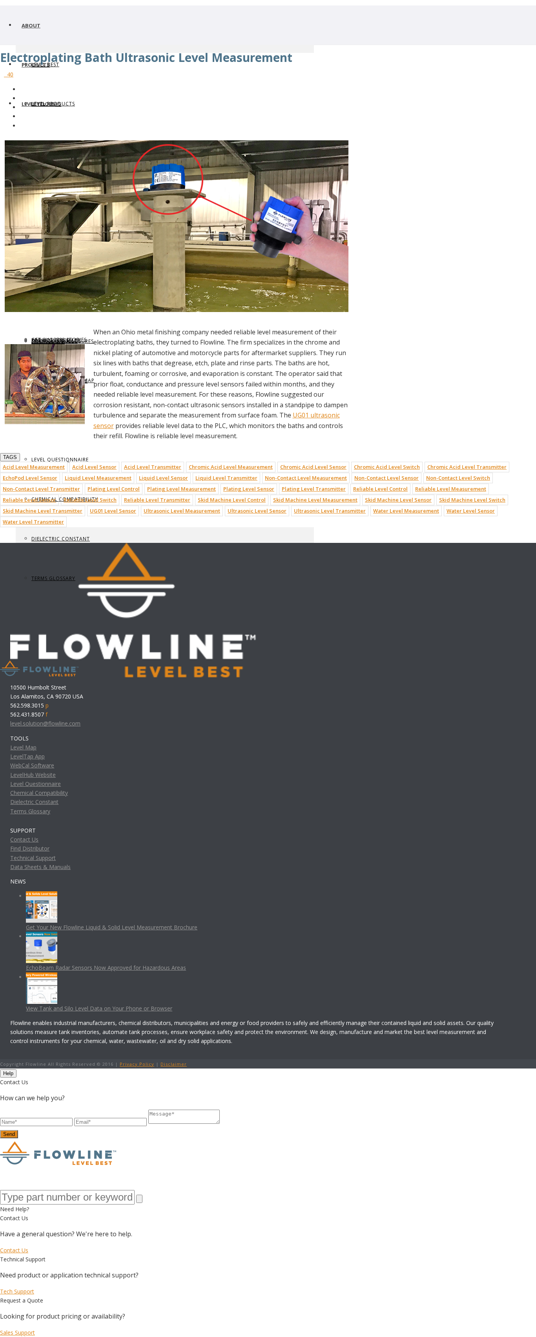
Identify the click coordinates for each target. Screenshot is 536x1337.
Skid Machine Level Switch (472, 499)
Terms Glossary (30, 811)
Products (36, 64)
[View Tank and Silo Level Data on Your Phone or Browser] (41, 977)
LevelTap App (27, 756)
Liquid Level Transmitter (226, 477)
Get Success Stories (59, 339)
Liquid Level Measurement (98, 477)
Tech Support (17, 1291)
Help (8, 1073)
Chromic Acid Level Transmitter (467, 466)
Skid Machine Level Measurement (315, 499)
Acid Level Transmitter (152, 466)
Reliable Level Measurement (450, 488)
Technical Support (33, 858)
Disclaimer (173, 1064)
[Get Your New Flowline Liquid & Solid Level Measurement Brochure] (41, 896)
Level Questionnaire (60, 459)
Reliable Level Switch (90, 499)
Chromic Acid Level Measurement (231, 466)
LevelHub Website (33, 774)
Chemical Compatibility (39, 792)
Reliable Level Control (380, 488)
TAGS (10, 457)
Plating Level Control (114, 488)
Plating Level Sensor (248, 488)
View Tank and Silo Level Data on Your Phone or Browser (99, 1008)
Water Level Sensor (471, 510)
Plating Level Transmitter (314, 488)
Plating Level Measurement (181, 488)
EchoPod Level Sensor (30, 477)
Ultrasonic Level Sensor (257, 510)
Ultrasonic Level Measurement (182, 510)
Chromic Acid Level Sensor (313, 466)
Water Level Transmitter (33, 521)
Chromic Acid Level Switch (387, 466)
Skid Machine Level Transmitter (42, 510)
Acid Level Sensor (94, 466)
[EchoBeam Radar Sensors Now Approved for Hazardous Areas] (41, 936)
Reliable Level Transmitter (157, 499)
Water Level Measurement (406, 510)
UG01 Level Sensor (113, 510)
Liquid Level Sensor (163, 477)
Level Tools (38, 103)
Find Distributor (29, 848)
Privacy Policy (137, 1064)
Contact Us (24, 839)
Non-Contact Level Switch (458, 477)
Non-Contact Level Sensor (386, 477)
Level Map (23, 747)
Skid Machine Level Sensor (398, 499)
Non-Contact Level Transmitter (41, 488)
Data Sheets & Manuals (40, 867)
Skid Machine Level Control (232, 499)
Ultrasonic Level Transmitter (330, 510)
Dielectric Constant (60, 538)
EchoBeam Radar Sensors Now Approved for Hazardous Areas (106, 967)
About (31, 25)
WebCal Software (32, 765)
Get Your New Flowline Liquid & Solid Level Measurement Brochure (111, 927)
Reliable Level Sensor (29, 499)
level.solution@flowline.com (45, 723)
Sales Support (17, 1332)
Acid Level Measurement (34, 466)
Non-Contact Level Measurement (306, 477)
